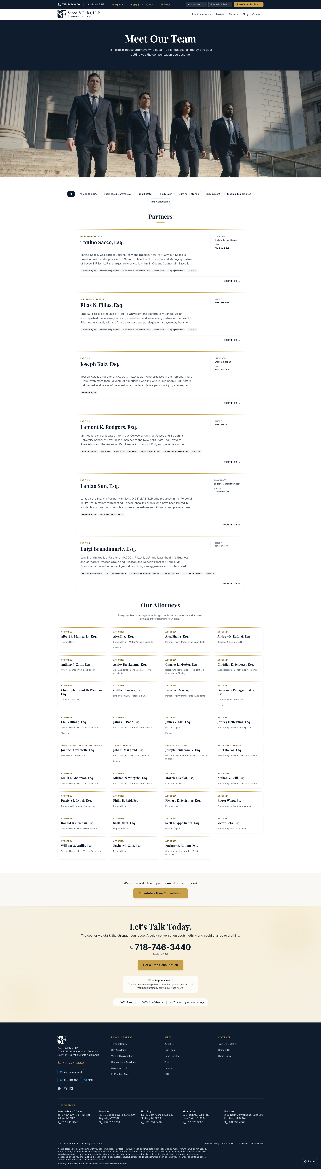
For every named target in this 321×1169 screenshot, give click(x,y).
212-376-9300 (195, 1122)
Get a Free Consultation (160, 965)
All (71, 193)
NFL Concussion (160, 201)
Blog (245, 14)
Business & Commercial (117, 193)
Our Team (170, 1050)
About (232, 14)
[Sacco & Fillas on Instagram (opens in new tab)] (65, 1088)
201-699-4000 (237, 1122)
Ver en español (71, 1072)
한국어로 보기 (69, 1079)
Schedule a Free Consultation (160, 893)
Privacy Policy (212, 1143)
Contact (256, 14)
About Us (170, 1044)
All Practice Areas (120, 1074)
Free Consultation (248, 4)
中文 (88, 1079)
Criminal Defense (189, 193)
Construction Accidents (123, 1062)
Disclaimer (243, 1143)
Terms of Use (228, 1143)
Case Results (172, 1056)
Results (220, 14)
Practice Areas (200, 14)
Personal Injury (88, 193)
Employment (213, 193)
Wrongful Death (119, 1068)
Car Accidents (118, 1050)
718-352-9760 (112, 1122)
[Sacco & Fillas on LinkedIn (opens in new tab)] (71, 1088)
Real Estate (145, 193)
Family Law (165, 193)
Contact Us (224, 1050)
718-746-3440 (71, 4)
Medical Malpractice (239, 193)
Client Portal (224, 1056)
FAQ (167, 1074)
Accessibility (257, 1143)
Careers (169, 1068)
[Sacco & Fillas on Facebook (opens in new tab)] (59, 1088)
